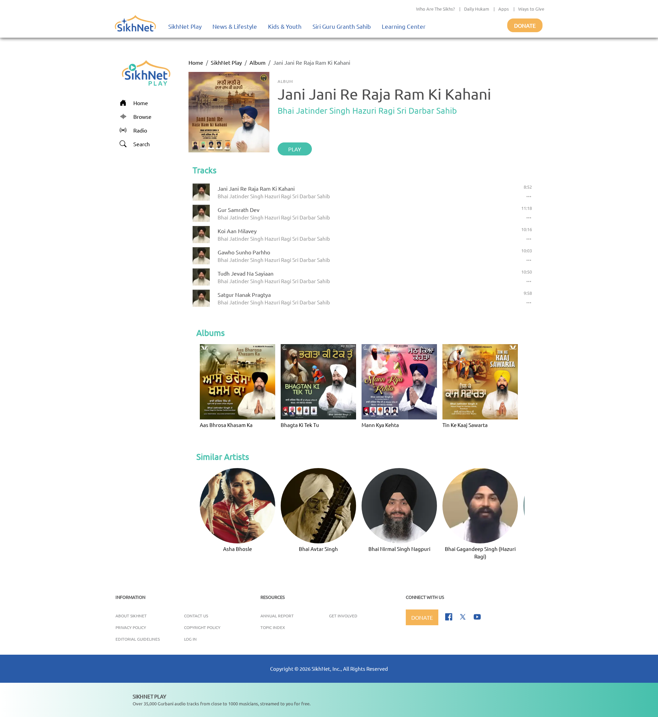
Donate (525, 25)
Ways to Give (531, 9)
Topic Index (272, 627)
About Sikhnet (131, 615)
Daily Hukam (476, 9)
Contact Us (196, 615)
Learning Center (404, 26)
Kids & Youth (285, 26)
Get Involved (343, 615)
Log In (190, 639)
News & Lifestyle (234, 26)
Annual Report (277, 615)
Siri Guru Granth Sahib (342, 26)
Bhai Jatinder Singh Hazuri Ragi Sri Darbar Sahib (367, 110)
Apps (503, 9)
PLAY (294, 149)
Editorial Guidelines (137, 639)
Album (257, 62)
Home (195, 62)
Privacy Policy (130, 627)
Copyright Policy (202, 627)
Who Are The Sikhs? (435, 9)
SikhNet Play (185, 26)
